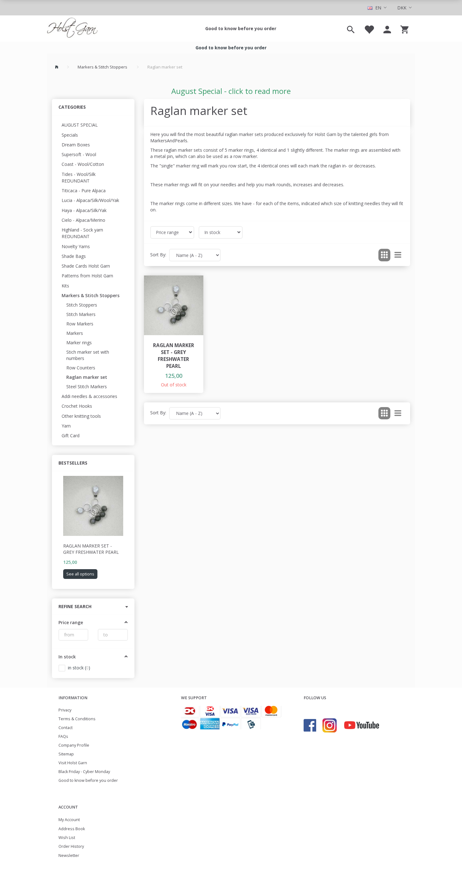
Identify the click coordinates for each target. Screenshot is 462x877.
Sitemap (66, 754)
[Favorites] (369, 28)
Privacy (64, 710)
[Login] (387, 28)
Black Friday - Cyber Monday (84, 771)
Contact (65, 727)
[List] (398, 255)
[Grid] (384, 255)
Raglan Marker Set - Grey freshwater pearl (91, 549)
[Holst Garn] (72, 28)
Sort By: (158, 255)
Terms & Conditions (77, 719)
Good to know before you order (240, 28)
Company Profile (73, 745)
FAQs (63, 736)
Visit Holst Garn (72, 762)
